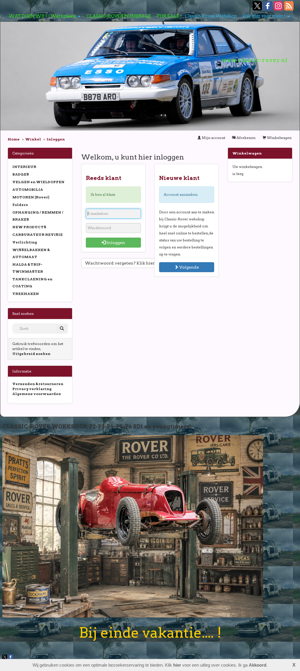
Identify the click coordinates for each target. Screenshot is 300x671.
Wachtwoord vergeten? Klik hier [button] (120, 263)
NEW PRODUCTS (29, 227)
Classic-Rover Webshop (211, 16)
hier (177, 665)
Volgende (188, 267)
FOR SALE (168, 16)
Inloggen (115, 242)
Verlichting (24, 242)
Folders (20, 204)
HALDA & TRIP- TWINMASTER (27, 268)
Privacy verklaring (32, 389)
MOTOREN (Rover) (30, 197)
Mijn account (213, 137)
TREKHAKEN (25, 293)
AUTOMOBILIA (27, 189)
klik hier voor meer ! (264, 16)
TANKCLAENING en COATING (32, 282)
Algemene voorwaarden (36, 394)
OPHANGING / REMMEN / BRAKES (37, 216)
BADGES (20, 174)
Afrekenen (245, 137)
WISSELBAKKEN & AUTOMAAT (31, 253)
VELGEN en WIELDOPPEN (38, 182)
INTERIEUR (24, 166)
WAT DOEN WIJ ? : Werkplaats (42, 16)
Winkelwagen (279, 137)
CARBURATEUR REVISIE (37, 234)
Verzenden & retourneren (37, 384)
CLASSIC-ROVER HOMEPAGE (118, 16)
